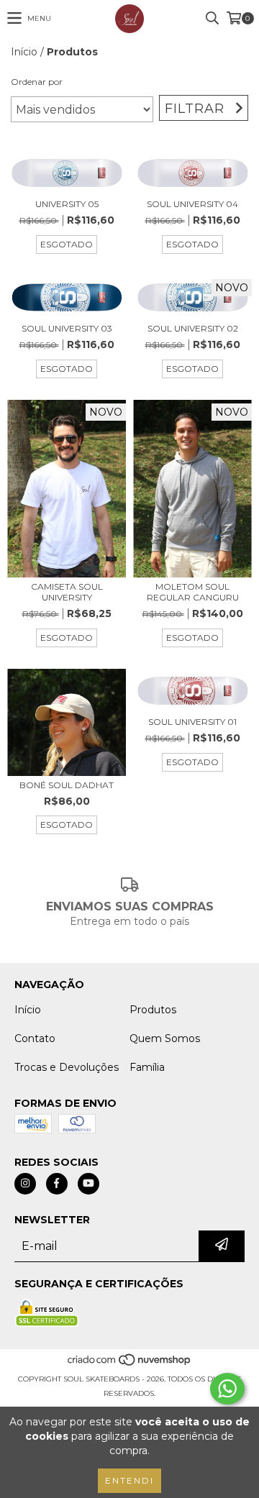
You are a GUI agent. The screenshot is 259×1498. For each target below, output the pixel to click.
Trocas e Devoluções (66, 1067)
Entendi (129, 1480)
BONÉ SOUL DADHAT (66, 785)
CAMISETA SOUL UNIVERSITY (67, 592)
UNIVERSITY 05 (67, 203)
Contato (34, 1038)
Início (24, 51)
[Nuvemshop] (130, 1364)
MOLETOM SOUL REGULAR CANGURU (193, 592)
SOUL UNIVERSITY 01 (192, 721)
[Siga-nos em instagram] (25, 1184)
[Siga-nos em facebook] (57, 1184)
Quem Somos (165, 1038)
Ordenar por (37, 81)
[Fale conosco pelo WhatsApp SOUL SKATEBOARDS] (227, 1389)
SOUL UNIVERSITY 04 (192, 203)
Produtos (153, 1009)
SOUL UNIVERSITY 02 (192, 328)
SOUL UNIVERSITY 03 (67, 328)
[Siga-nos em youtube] (88, 1184)
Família (147, 1067)
